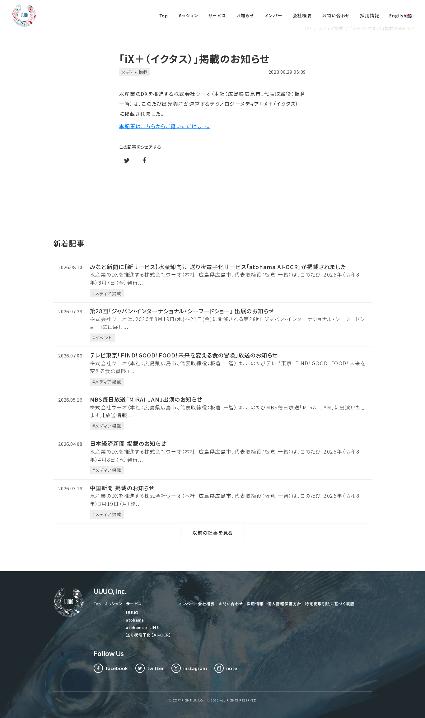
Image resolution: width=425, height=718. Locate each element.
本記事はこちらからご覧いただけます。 (164, 126)
